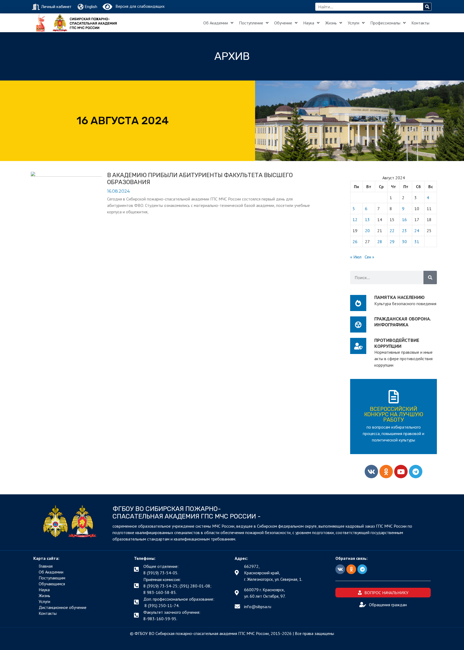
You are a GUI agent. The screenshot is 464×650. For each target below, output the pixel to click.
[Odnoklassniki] (386, 471)
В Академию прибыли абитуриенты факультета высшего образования (200, 178)
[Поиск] (427, 6)
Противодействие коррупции (396, 343)
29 (392, 241)
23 (404, 230)
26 (355, 241)
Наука (308, 22)
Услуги (353, 22)
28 (379, 241)
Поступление (251, 22)
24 (416, 230)
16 (404, 219)
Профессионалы (385, 22)
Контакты (420, 22)
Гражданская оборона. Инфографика (402, 322)
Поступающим (52, 577)
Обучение (283, 22)
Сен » (369, 257)
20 (367, 230)
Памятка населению (399, 297)
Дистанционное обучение (62, 607)
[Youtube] (401, 471)
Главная (46, 566)
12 (355, 219)
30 (404, 241)
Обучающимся (52, 583)
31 (416, 241)
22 (392, 230)
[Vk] (371, 471)
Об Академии (215, 22)
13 (367, 219)
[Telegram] (415, 471)
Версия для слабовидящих (138, 6)
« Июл (355, 257)
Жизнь (331, 22)
